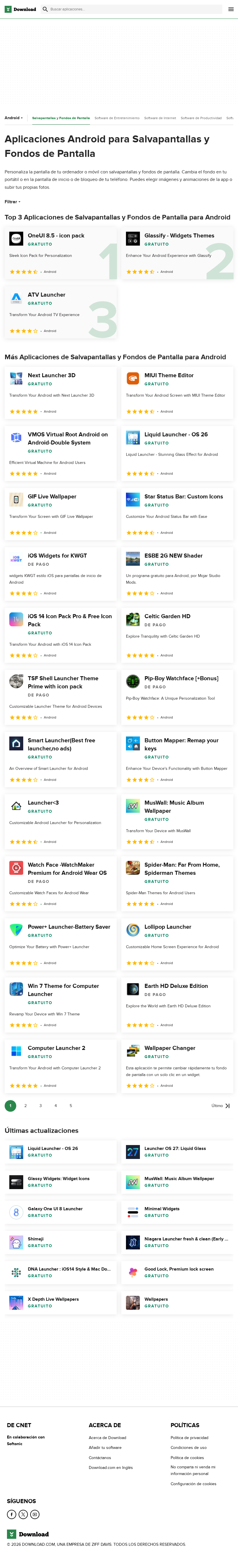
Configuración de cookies (194, 1483)
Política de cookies (187, 1457)
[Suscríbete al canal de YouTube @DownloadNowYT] (34, 1514)
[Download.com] (20, 9)
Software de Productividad (201, 118)
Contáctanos (100, 1457)
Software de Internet (160, 118)
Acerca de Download (107, 1437)
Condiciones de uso (189, 1447)
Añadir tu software (105, 1447)
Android (12, 117)
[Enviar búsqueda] (45, 9)
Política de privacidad (189, 1437)
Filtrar (11, 202)
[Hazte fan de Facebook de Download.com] (11, 1514)
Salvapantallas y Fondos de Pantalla (61, 118)
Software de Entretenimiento (117, 118)
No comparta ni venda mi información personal (193, 1470)
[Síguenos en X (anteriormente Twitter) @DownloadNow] (23, 1514)
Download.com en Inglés (111, 1467)
